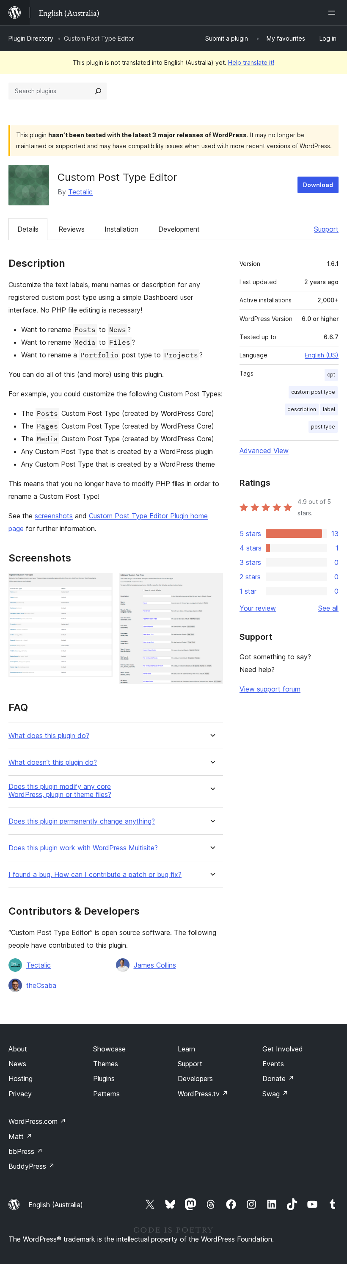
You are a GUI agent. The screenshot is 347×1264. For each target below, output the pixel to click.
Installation (121, 229)
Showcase (109, 1049)
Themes (105, 1063)
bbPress (25, 1151)
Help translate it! (251, 62)
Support (326, 229)
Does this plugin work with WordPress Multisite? (83, 848)
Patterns (106, 1094)
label (329, 409)
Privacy (20, 1094)
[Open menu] (333, 12)
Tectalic (80, 192)
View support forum (270, 689)
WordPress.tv (203, 1094)
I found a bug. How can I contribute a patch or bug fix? (95, 875)
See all (328, 608)
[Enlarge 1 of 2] (101, 584)
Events (273, 1063)
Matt (20, 1136)
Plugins (104, 1078)
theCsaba (41, 985)
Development (179, 229)
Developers (195, 1078)
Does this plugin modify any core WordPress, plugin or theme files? (59, 791)
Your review (258, 608)
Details (28, 229)
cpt (331, 374)
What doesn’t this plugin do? (52, 762)
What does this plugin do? (48, 736)
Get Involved (282, 1049)
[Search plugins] (98, 91)
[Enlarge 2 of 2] (211, 584)
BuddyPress (31, 1166)
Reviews (71, 229)
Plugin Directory (30, 38)
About (17, 1049)
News (17, 1063)
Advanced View (264, 450)
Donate (278, 1078)
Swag (275, 1094)
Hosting (20, 1078)
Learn (186, 1049)
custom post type (313, 392)
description (301, 409)
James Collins (155, 965)
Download (318, 184)
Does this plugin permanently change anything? (81, 821)
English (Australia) (55, 1204)
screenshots (54, 516)
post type (323, 426)
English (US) (322, 355)
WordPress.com (37, 1121)
